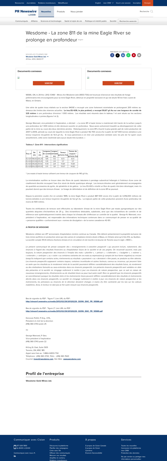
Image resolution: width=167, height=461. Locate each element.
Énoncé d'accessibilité (93, 453)
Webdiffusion (63, 3)
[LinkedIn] (15, 456)
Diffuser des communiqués (60, 453)
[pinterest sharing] (134, 55)
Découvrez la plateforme (59, 445)
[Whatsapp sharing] (128, 55)
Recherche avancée (128, 21)
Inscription (137, 3)
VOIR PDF (49, 83)
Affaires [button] (34, 21)
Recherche (144, 11)
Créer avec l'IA (55, 450)
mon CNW (125, 450)
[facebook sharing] (112, 55)
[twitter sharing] (118, 55)
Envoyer (148, 3)
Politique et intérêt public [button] (96, 21)
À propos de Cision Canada (95, 445)
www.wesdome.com (72, 359)
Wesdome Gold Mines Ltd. (39, 380)
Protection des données (130, 453)
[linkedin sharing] (123, 55)
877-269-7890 (22, 445)
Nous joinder (77, 11)
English (98, 3)
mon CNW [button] (107, 3)
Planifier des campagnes (59, 448)
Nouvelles (46, 11)
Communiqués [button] (21, 21)
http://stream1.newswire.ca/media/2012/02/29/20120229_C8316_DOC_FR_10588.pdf (64, 301)
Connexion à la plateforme (131, 448)
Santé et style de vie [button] (73, 21)
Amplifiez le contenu (57, 458)
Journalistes (31, 3)
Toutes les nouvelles (129, 445)
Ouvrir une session (123, 3)
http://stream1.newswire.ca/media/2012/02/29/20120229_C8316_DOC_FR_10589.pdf (64, 311)
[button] (49, 78)
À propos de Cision (92, 448)
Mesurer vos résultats (58, 455)
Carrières (88, 450)
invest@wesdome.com (43, 359)
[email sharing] (139, 55)
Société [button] (113, 21)
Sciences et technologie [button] (51, 21)
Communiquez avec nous (23, 453)
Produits (61, 11)
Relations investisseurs (47, 3)
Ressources (19, 3)
